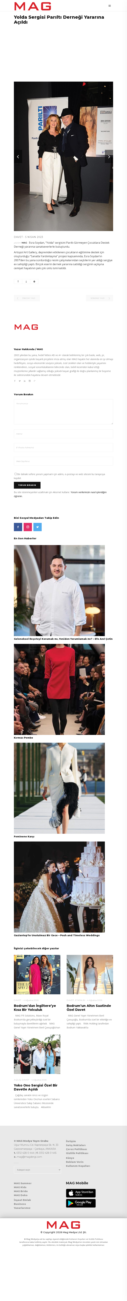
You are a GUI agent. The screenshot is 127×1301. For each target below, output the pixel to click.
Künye (70, 1157)
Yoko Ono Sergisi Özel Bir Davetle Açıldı (36, 1087)
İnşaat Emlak (22, 1200)
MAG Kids (20, 1187)
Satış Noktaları (76, 1145)
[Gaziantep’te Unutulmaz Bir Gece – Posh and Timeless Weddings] (59, 887)
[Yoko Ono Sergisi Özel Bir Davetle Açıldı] (37, 1054)
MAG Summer (23, 1183)
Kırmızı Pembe (23, 737)
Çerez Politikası (76, 1149)
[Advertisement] (63, 51)
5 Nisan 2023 (34, 237)
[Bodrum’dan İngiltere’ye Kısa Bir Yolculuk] (37, 974)
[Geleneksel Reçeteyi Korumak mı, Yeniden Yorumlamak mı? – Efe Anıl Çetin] (59, 590)
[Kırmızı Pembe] (59, 689)
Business (20, 1204)
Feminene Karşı (24, 836)
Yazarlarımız (22, 1207)
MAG (24, 242)
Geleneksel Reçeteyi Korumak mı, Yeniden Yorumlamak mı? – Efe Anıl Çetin (63, 638)
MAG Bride (21, 1191)
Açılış (17, 1080)
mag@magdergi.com (29, 1156)
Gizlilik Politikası (77, 1153)
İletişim (71, 1141)
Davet (18, 237)
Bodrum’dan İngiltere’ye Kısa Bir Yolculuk (35, 1008)
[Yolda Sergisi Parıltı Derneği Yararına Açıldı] (63, 327)
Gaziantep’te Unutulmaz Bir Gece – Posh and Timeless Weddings (57, 935)
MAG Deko (20, 1195)
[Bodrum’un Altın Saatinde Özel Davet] (90, 974)
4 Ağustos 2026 (31, 1000)
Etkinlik (80, 1000)
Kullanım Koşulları (78, 1165)
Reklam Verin (75, 1161)
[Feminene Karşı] (59, 788)
